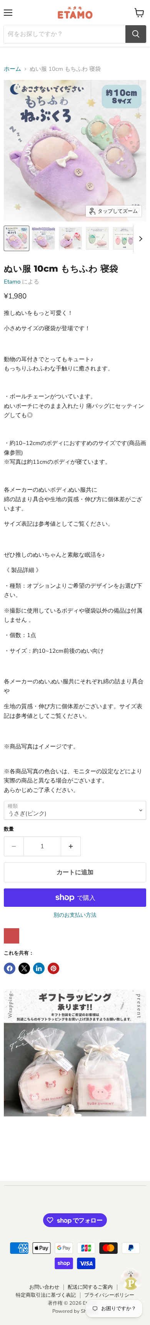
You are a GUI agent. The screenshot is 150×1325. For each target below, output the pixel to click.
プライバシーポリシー (109, 1295)
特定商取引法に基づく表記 (46, 1295)
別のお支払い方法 (75, 915)
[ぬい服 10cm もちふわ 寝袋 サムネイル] (16, 238)
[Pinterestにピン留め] (53, 968)
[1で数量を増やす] (71, 846)
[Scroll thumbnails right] (139, 239)
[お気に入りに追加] (11, 936)
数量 (9, 829)
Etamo (12, 281)
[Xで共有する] (24, 968)
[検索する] (135, 34)
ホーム (12, 69)
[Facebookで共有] (9, 968)
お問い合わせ (44, 1287)
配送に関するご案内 (90, 1287)
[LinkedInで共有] (39, 968)
